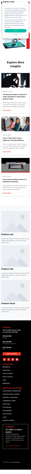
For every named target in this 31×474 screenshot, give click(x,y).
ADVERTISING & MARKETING (12, 391)
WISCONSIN (6, 370)
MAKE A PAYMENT (11, 353)
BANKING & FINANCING (10, 397)
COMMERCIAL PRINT (9, 400)
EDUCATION (6, 404)
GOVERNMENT (7, 410)
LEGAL (5, 417)
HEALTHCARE (7, 414)
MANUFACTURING (8, 420)
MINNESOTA (6, 367)
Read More (7, 110)
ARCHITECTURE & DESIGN (11, 394)
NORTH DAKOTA (8, 373)
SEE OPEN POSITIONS (13, 446)
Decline (15, 34)
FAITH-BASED (7, 407)
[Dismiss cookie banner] (25, 5)
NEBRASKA (6, 383)
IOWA (4, 380)
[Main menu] (29, 2)
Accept (15, 30)
